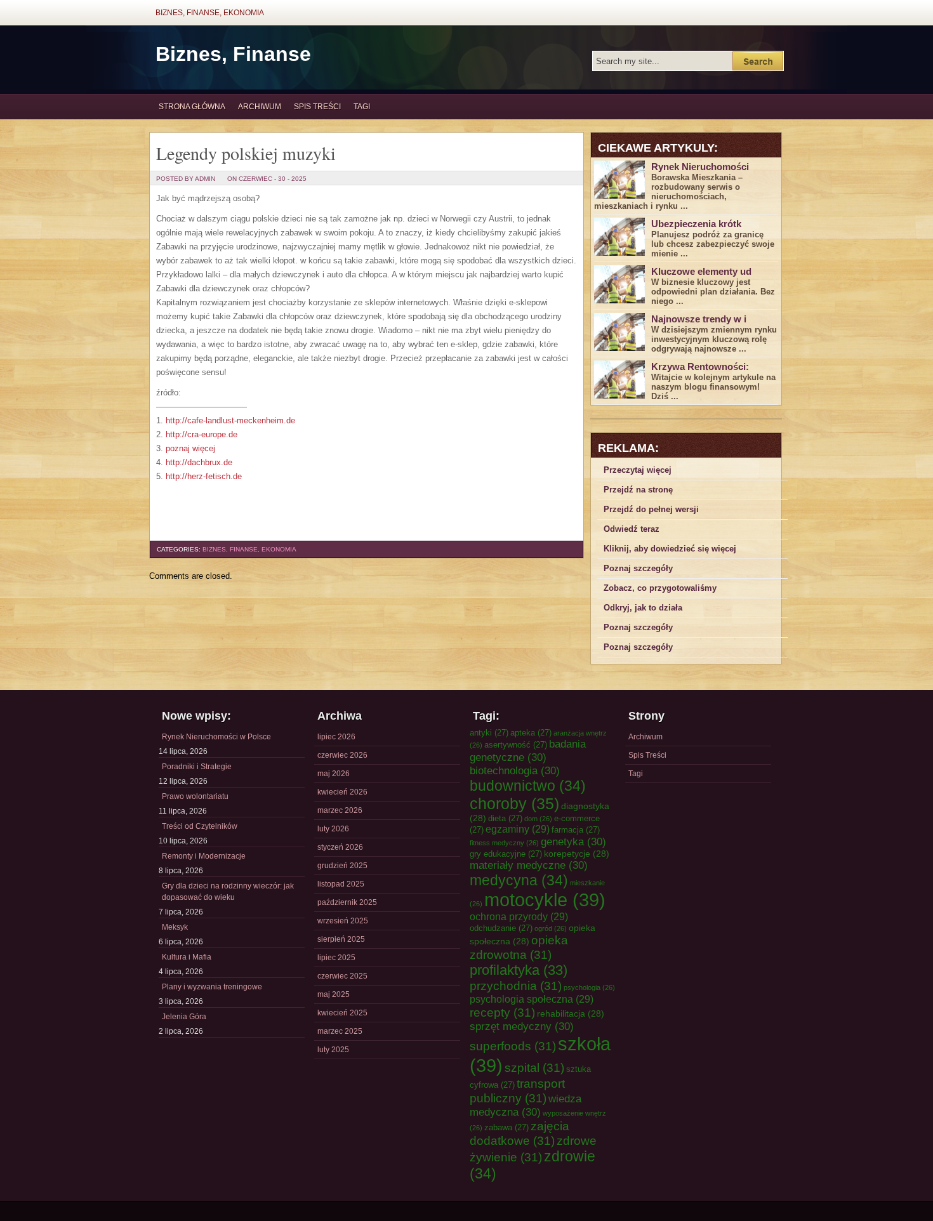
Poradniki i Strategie (197, 766)
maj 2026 (333, 773)
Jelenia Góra (184, 1016)
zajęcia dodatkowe (519, 1133)
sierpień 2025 (341, 939)
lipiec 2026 (336, 736)
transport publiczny (517, 1090)
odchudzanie (501, 928)
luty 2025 (333, 1049)
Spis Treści (317, 106)
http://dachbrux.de (199, 462)
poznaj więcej (190, 448)
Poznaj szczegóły (638, 568)
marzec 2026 (339, 810)
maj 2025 (333, 994)
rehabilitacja (570, 1013)
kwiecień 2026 (342, 792)
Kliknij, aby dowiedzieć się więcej (670, 548)
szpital (534, 1067)
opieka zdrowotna (519, 947)
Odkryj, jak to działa (643, 607)
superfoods (513, 1046)
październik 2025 (347, 902)
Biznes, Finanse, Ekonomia (210, 12)
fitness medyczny (504, 843)
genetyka (573, 841)
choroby (514, 803)
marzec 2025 (339, 1031)
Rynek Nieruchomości (700, 166)
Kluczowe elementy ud (701, 271)
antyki (489, 732)
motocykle (544, 899)
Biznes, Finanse (233, 54)
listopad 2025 (340, 884)
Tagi (362, 106)
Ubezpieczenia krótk (696, 223)
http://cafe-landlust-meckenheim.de (230, 420)
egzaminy (518, 829)
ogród (550, 928)
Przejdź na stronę (638, 489)
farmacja (576, 830)
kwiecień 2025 (342, 1012)
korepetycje (576, 853)
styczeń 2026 (340, 847)
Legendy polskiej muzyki (246, 153)
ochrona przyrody (519, 916)
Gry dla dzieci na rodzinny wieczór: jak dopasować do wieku (228, 891)
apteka (531, 732)
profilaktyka (518, 970)
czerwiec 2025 (342, 976)
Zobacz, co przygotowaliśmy (660, 588)
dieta (505, 818)
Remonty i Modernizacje (204, 856)
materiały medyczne (529, 865)
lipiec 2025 (336, 957)
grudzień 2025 (342, 865)
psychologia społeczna (531, 999)
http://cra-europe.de (201, 434)
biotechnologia (515, 770)
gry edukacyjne (506, 854)
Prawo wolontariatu (195, 796)
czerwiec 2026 (342, 755)
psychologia (589, 987)
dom (538, 818)
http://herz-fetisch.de (204, 476)
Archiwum (259, 106)
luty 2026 (333, 828)
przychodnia (516, 986)
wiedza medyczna (525, 1105)
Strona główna (192, 106)
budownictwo (528, 785)
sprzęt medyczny (522, 1026)
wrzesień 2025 (342, 920)
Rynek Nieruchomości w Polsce (216, 736)
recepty (502, 1012)
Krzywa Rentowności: (700, 366)
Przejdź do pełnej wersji (651, 509)
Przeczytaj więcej (638, 470)
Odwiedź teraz (631, 529)
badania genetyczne (528, 750)
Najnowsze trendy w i (698, 319)
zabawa (506, 1127)
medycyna (519, 880)
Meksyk (175, 927)
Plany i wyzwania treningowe (212, 986)
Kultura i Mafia (186, 957)
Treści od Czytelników (199, 826)
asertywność (515, 744)
